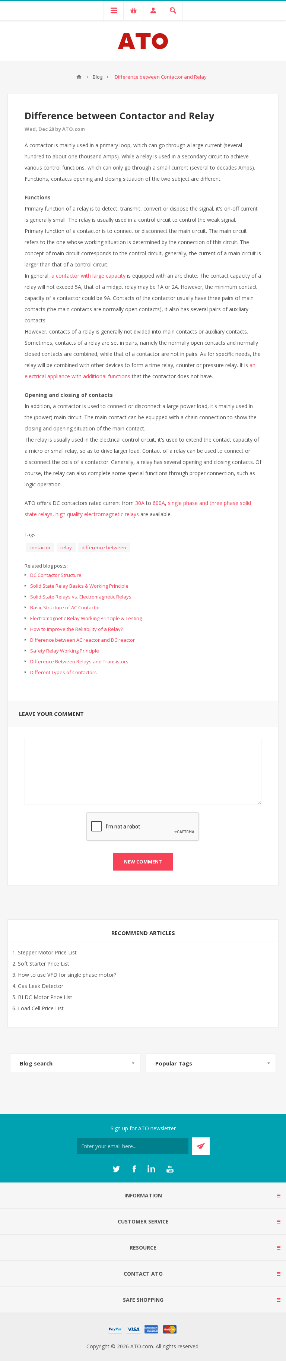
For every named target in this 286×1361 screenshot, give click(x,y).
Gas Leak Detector (40, 985)
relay (66, 547)
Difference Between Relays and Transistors (79, 661)
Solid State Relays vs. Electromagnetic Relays (80, 596)
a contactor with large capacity (88, 275)
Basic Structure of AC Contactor (65, 607)
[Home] (79, 77)
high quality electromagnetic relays (97, 514)
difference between (104, 547)
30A (139, 502)
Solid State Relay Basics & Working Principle (79, 585)
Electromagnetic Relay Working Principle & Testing (86, 618)
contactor (40, 547)
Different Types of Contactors (63, 672)
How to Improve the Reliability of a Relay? (76, 629)
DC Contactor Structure (56, 575)
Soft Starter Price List (43, 963)
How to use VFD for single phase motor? (67, 974)
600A (159, 502)
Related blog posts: (46, 565)
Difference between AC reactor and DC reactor (82, 640)
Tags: (30, 534)
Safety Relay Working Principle (64, 650)
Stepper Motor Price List (47, 952)
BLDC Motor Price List (45, 997)
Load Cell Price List (41, 1008)
